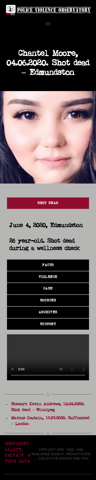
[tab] (48, 203)
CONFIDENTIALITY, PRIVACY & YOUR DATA (18, 452)
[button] (48, 24)
